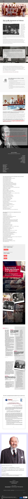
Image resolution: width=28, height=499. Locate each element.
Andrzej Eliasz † (23, 160)
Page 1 (5, 255)
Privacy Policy (8, 490)
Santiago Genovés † (23, 161)
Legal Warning (12, 490)
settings (2, 498)
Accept (21, 497)
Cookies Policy (5, 490)
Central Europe (14, 486)
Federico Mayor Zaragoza (6, 168)
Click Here (6, 249)
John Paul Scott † (5, 171)
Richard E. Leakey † (5, 166)
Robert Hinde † (4, 165)
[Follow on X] (3, 496)
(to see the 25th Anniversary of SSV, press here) (10, 71)
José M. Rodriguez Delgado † (22, 158)
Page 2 (5, 258)
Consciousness (14, 483)
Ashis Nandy (4, 170)
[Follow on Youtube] (2, 496)
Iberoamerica (20, 486)
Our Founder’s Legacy (14, 481)
